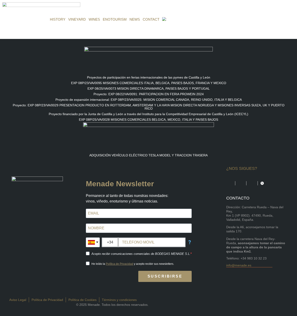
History (57, 19)
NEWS (134, 19)
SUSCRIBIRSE (165, 276)
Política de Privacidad (119, 263)
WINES (94, 19)
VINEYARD (77, 19)
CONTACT (151, 19)
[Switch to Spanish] (164, 19)
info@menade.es (238, 265)
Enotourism (115, 19)
